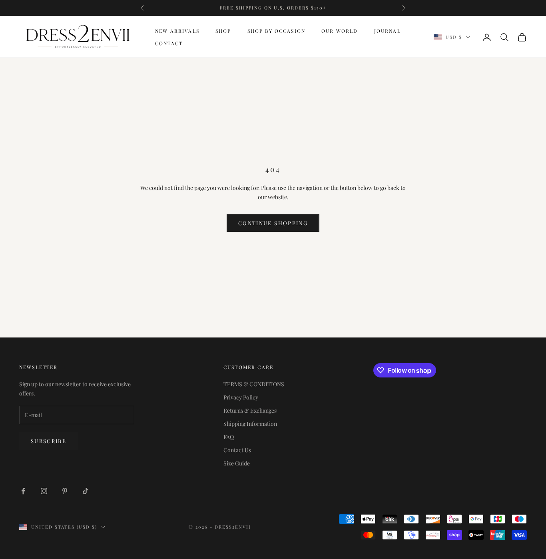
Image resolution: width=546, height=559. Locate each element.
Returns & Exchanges (250, 410)
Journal (387, 31)
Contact (169, 43)
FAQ (228, 437)
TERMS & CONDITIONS (253, 384)
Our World (339, 31)
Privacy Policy (240, 397)
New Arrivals (177, 31)
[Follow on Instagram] (44, 491)
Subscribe (48, 440)
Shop (223, 31)
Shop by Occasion (276, 31)
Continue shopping (273, 223)
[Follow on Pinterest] (65, 491)
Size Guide (236, 463)
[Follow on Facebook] (23, 491)
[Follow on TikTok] (86, 491)
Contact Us (237, 450)
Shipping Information (250, 423)
